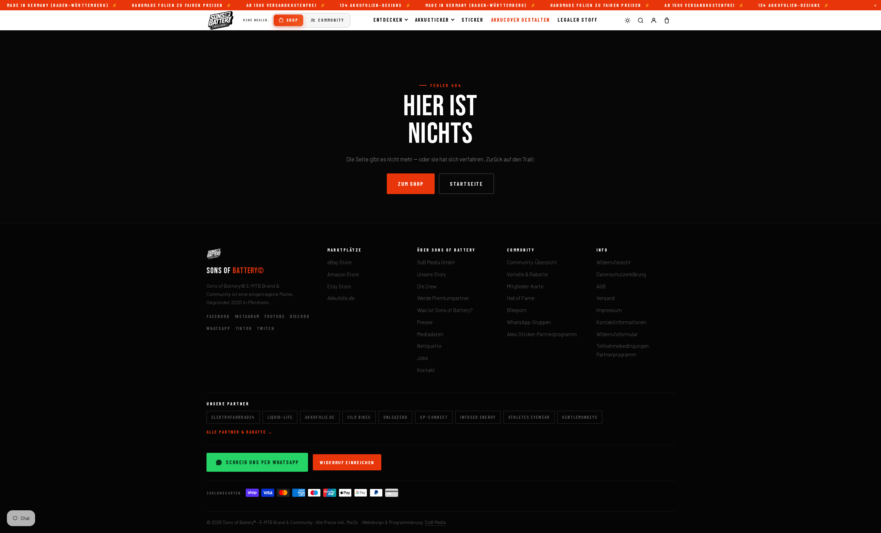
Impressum (609, 310)
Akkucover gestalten (520, 20)
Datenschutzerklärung (621, 274)
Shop (292, 20)
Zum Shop (411, 183)
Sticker (472, 20)
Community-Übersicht (532, 262)
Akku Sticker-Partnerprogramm (542, 334)
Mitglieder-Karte (525, 286)
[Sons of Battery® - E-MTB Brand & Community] (221, 20)
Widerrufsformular (617, 334)
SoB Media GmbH (436, 262)
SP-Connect (434, 417)
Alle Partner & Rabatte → (239, 432)
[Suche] (640, 20)
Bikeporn (517, 310)
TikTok (243, 328)
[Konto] (653, 20)
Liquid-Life (280, 417)
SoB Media (435, 522)
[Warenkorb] (666, 20)
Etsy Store (339, 286)
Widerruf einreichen (347, 462)
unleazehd (395, 417)
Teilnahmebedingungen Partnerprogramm (622, 350)
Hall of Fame (520, 298)
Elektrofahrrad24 (233, 417)
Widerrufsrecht (613, 262)
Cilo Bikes (359, 417)
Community (331, 20)
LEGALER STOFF (578, 20)
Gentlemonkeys (579, 417)
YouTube (274, 316)
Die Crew (427, 286)
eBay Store (339, 262)
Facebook (218, 316)
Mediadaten (430, 334)
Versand (605, 298)
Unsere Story (431, 274)
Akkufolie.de (340, 298)
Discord (300, 316)
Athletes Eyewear (529, 417)
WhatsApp (218, 328)
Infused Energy (478, 417)
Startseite (466, 183)
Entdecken (388, 20)
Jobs (422, 358)
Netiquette (429, 346)
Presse (425, 322)
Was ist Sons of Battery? (445, 310)
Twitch (265, 328)
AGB (601, 286)
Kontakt (426, 370)
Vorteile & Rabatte (527, 274)
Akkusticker (432, 20)
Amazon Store (343, 274)
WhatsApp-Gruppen (529, 322)
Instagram (247, 316)
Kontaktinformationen (621, 322)
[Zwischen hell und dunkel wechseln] (627, 20)
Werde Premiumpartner (443, 298)
